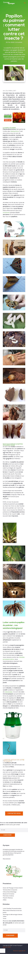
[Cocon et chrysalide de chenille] (14, 394)
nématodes (8, 692)
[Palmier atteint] (14, 608)
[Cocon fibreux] (14, 412)
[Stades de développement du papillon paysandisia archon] (14, 247)
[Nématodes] (14, 748)
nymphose (6, 212)
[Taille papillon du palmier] (14, 302)
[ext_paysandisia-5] (14, 321)
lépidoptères (14, 131)
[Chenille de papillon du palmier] (14, 357)
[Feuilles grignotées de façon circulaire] (14, 553)
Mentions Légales (17, 950)
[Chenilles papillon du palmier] (14, 339)
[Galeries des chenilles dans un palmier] (14, 590)
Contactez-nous (14, 813)
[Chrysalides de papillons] (14, 431)
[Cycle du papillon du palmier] (14, 229)
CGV (24, 950)
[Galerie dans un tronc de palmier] (14, 533)
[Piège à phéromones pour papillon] (14, 725)
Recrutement (7, 859)
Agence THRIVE (7, 947)
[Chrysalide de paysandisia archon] (14, 572)
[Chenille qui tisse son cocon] (14, 376)
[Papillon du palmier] (14, 266)
